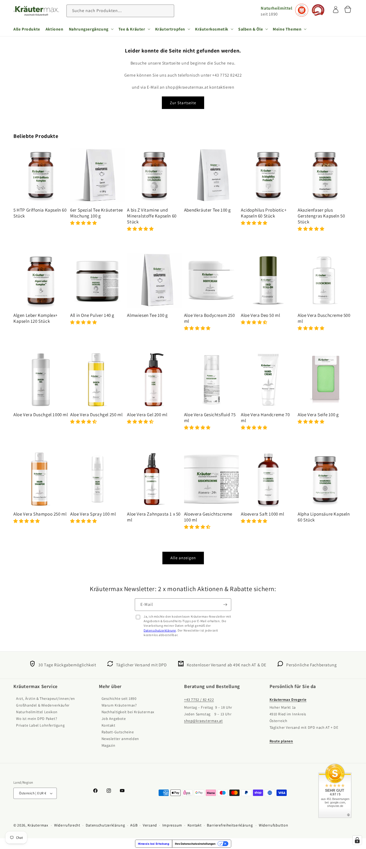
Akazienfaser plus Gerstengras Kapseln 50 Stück (321, 216)
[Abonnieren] (225, 604)
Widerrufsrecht (67, 825)
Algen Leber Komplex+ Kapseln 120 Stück (35, 318)
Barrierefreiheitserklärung (230, 825)
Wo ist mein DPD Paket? (36, 718)
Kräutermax (38, 825)
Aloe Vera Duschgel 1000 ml (40, 415)
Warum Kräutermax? (119, 705)
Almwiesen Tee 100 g (147, 315)
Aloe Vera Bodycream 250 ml (209, 318)
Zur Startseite (183, 102)
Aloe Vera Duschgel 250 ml (96, 415)
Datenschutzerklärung (160, 630)
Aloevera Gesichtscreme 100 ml (208, 517)
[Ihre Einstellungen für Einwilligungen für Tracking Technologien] (357, 840)
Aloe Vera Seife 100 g (318, 415)
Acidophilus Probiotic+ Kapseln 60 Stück (263, 213)
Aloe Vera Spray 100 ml (93, 514)
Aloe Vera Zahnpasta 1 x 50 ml (154, 517)
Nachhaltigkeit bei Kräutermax (128, 712)
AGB (133, 825)
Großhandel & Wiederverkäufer (43, 705)
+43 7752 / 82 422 (199, 699)
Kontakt (108, 725)
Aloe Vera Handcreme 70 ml (265, 417)
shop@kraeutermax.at (203, 721)
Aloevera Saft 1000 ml (262, 514)
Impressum (172, 825)
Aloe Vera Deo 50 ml (260, 315)
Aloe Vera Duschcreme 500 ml (324, 318)
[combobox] (120, 11)
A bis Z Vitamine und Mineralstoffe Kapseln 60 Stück (151, 216)
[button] (91, 29)
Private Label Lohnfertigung (40, 725)
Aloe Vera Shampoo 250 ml (39, 514)
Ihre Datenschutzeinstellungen (195, 843)
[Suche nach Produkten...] (168, 11)
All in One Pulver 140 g (92, 315)
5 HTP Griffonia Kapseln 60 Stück (40, 213)
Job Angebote (114, 718)
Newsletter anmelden (120, 739)
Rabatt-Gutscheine (118, 732)
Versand (150, 825)
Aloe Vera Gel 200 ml (147, 415)
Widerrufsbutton (273, 825)
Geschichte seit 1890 (119, 698)
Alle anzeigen (183, 557)
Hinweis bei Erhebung (153, 843)
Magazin (108, 745)
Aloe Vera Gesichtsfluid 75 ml (210, 417)
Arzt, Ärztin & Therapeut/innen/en (45, 698)
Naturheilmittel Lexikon (37, 712)
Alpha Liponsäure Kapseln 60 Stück (324, 517)
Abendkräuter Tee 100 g (207, 210)
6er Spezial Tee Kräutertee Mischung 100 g (96, 213)
